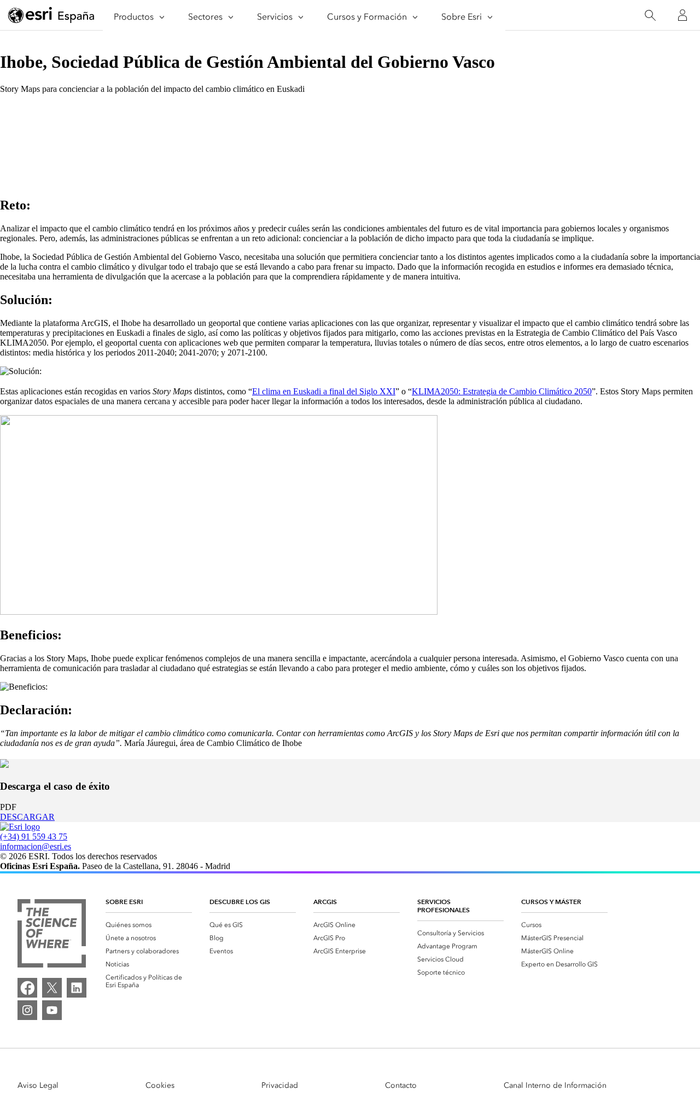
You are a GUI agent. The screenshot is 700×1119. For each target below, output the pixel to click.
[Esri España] (51, 16)
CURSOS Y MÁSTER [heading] (551, 901)
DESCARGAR (27, 816)
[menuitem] (149, 924)
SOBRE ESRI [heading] (124, 901)
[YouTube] (52, 1010)
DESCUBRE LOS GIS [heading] (239, 901)
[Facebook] (27, 988)
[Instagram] (27, 1010)
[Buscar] (650, 16)
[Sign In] (682, 15)
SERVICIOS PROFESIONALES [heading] (443, 905)
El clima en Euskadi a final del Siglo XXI (323, 391)
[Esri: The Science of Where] (52, 934)
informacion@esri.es (35, 846)
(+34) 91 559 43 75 (33, 836)
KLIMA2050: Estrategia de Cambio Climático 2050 (502, 391)
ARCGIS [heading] (325, 901)
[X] (52, 988)
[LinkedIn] (76, 988)
